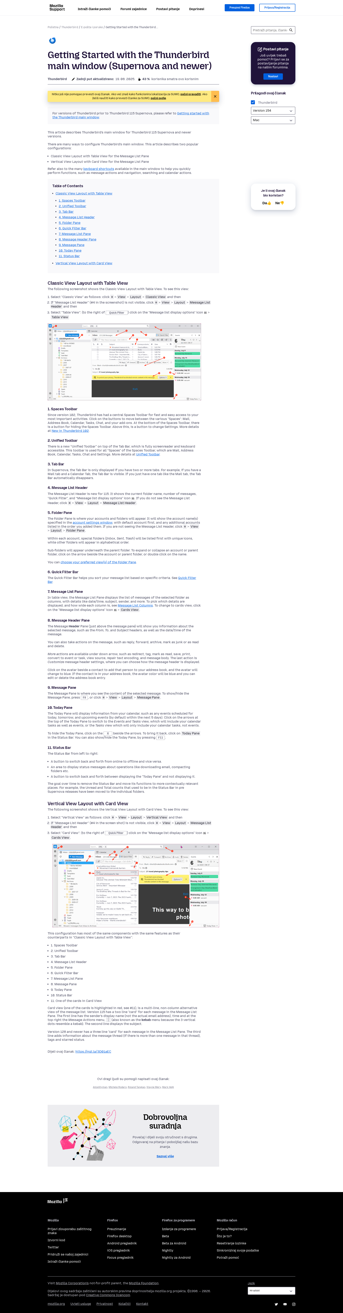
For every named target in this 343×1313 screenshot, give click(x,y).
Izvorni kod (56, 1240)
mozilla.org (56, 1304)
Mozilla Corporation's (72, 1283)
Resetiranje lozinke (231, 1243)
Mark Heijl (168, 1087)
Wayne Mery (153, 1087)
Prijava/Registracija (277, 7)
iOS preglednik (118, 1250)
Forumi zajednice (133, 9)
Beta (165, 1236)
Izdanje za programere (179, 1229)
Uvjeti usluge (80, 1304)
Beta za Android (174, 1243)
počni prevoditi (190, 94)
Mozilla (57, 1201)
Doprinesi (196, 9)
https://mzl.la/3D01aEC (93, 1051)
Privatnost (104, 1304)
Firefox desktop (119, 1236)
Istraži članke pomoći (94, 9)
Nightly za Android (176, 1257)
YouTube (285, 1304)
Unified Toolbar (148, 454)
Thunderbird (69, 27)
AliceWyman (100, 1087)
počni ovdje (158, 98)
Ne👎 (279, 203)
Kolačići (125, 1304)
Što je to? (224, 1236)
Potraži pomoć (228, 1257)
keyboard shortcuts (98, 169)
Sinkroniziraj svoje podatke (238, 1250)
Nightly (167, 1250)
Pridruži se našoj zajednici (68, 1254)
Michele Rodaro (118, 1087)
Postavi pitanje (168, 9)
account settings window (92, 522)
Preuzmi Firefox (239, 7)
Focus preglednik (120, 1257)
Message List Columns (135, 605)
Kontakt (142, 1304)
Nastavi (273, 76)
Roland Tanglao (136, 1087)
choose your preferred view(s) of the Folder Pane (98, 562)
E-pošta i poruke (92, 27)
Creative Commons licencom (108, 1295)
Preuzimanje (116, 1229)
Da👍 (266, 203)
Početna (53, 27)
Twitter (53, 1247)
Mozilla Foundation (144, 1283)
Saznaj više (165, 1156)
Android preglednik (122, 1243)
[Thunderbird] (52, 41)
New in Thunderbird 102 (70, 431)
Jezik (251, 1283)
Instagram (293, 1304)
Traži (291, 30)
